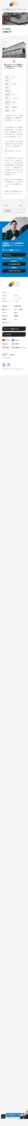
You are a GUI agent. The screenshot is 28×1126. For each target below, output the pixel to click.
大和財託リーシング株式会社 (8, 354)
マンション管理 (17, 298)
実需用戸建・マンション (7, 301)
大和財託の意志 (17, 306)
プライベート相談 (18, 309)
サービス (4, 292)
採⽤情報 (16, 316)
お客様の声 (4, 306)
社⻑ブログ (4, 316)
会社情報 (4, 319)
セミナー (4, 312)
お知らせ (16, 312)
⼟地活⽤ (16, 295)
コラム (15, 319)
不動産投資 (4, 295)
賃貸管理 (4, 298)
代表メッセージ (5, 322)
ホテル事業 (16, 301)
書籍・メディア (5, 309)
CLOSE (27, 1112)
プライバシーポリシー (7, 358)
